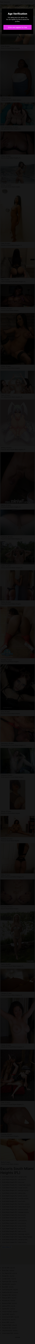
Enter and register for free (17, 27)
